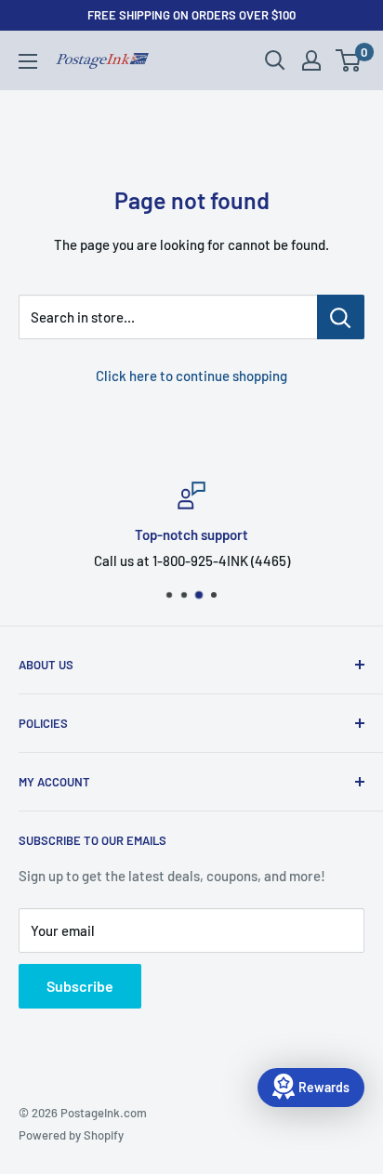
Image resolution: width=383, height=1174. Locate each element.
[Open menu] (28, 61)
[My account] (311, 60)
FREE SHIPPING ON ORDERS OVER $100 (191, 14)
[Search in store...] (340, 317)
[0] (349, 60)
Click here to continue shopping (191, 375)
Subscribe (79, 986)
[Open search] (275, 60)
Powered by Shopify (71, 1135)
